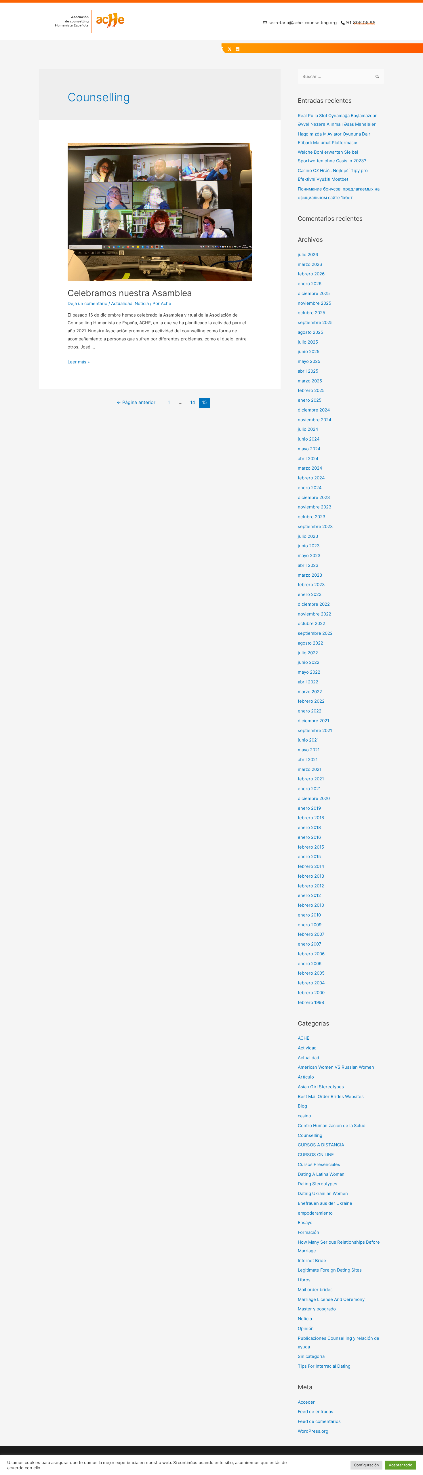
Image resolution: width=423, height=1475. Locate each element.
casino (304, 1115)
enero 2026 (309, 283)
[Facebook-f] (222, 49)
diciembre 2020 (314, 798)
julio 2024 (308, 429)
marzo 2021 (309, 769)
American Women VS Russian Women (336, 1067)
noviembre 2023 (314, 507)
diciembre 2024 (314, 410)
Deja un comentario (87, 303)
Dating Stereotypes (317, 1183)
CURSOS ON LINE (316, 1154)
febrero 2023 (311, 584)
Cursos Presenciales (319, 1164)
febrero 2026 (311, 274)
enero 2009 (309, 924)
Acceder (306, 1402)
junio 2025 (308, 351)
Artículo (306, 1077)
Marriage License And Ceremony (331, 1299)
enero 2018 (309, 827)
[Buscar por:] (341, 76)
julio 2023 (308, 536)
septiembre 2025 (315, 322)
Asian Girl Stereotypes (321, 1086)
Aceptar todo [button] (400, 1465)
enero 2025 (309, 400)
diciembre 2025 (314, 293)
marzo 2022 (310, 691)
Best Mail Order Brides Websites (331, 1096)
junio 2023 (309, 545)
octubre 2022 (311, 623)
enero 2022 (309, 711)
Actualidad (121, 303)
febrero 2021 (311, 779)
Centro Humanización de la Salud (331, 1125)
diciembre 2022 (314, 604)
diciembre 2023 (314, 497)
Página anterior (136, 402)
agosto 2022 (310, 643)
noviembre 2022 (314, 614)
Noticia (142, 303)
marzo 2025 (310, 381)
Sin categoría (311, 1356)
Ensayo (305, 1222)
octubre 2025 (311, 312)
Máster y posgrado (317, 1309)
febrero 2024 (311, 478)
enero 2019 (309, 808)
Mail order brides (315, 1289)
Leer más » (79, 362)
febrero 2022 (311, 701)
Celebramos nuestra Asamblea (130, 293)
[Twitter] (230, 49)
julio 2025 (308, 342)
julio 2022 (308, 652)
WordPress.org (313, 1431)
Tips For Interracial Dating (324, 1366)
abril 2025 (308, 371)
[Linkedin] (238, 49)
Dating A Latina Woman (321, 1174)
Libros (304, 1279)
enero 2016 (309, 837)
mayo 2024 (309, 448)
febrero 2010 (311, 905)
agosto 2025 (310, 332)
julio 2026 (308, 254)
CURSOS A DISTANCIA (321, 1145)
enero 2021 (309, 788)
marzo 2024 (310, 468)
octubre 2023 (311, 516)
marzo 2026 (310, 264)
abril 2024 (308, 458)
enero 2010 (309, 915)
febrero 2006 (311, 953)
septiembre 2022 (315, 633)
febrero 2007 (311, 934)
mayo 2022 (309, 672)
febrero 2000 (311, 992)
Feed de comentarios (319, 1421)
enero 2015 (309, 856)
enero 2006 (309, 963)
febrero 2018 (311, 817)
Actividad (307, 1048)
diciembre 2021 (313, 720)
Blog (302, 1106)
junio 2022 (308, 662)
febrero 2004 (311, 983)
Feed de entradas (315, 1411)
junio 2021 (308, 740)
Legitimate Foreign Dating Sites (330, 1270)
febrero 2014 (311, 866)
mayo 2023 (309, 555)
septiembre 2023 (315, 526)
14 (192, 402)
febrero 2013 (311, 876)
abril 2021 (308, 759)
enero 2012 (309, 895)
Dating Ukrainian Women (323, 1193)
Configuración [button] (366, 1465)
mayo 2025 (309, 361)
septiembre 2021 (315, 730)
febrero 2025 (311, 390)
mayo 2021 (309, 749)
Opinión (306, 1328)
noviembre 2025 (314, 303)
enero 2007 (309, 944)
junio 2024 (309, 439)
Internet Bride (312, 1260)
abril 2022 (308, 682)
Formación (308, 1232)
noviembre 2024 (314, 419)
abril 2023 (308, 565)
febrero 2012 (311, 886)
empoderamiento (315, 1213)
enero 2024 (310, 487)
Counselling (310, 1135)
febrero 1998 (311, 1002)
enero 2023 (310, 594)
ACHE (303, 1038)
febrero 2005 (311, 973)
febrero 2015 (311, 847)
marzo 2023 (310, 575)
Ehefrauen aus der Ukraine (325, 1203)
